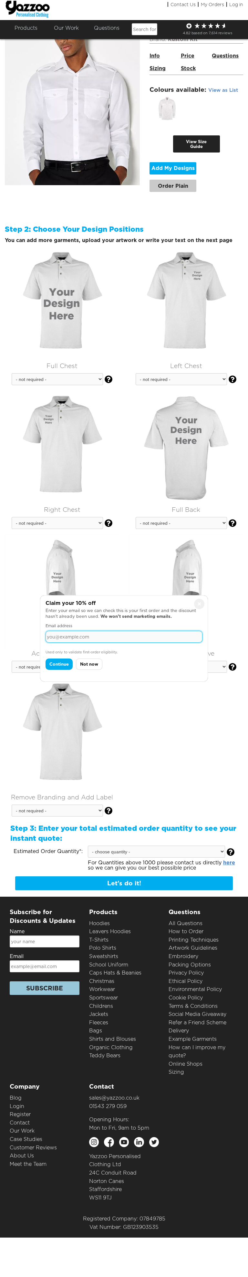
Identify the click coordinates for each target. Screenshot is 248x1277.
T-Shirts (98, 940)
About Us (22, 1156)
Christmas (101, 981)
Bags (95, 1031)
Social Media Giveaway (197, 1014)
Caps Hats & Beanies (115, 973)
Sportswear (103, 998)
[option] (167, 109)
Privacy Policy (186, 973)
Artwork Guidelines (193, 948)
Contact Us (183, 4)
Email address (59, 625)
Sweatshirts (103, 956)
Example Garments (193, 1039)
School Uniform (108, 965)
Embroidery (183, 956)
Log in (236, 4)
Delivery (179, 1031)
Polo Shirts (102, 948)
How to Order (186, 931)
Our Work (22, 1131)
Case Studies (26, 1139)
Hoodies (99, 923)
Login (17, 1106)
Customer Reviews (33, 1148)
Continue (59, 664)
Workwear (102, 989)
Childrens (101, 1006)
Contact (20, 1123)
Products (26, 28)
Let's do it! (124, 883)
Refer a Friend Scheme (197, 1022)
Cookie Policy (186, 998)
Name (17, 931)
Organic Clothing (111, 1047)
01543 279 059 (108, 1106)
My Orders (212, 4)
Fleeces (98, 1022)
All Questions (185, 923)
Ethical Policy (185, 981)
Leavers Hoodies (110, 931)
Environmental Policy (195, 989)
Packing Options (190, 965)
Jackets (98, 1014)
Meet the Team (28, 1164)
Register (20, 1114)
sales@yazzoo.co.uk (114, 1098)
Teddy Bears (104, 1055)
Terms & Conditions (193, 1006)
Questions (106, 28)
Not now (89, 664)
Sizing (176, 1072)
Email (17, 956)
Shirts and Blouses (112, 1039)
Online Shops (185, 1064)
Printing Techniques (194, 940)
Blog (16, 1098)
